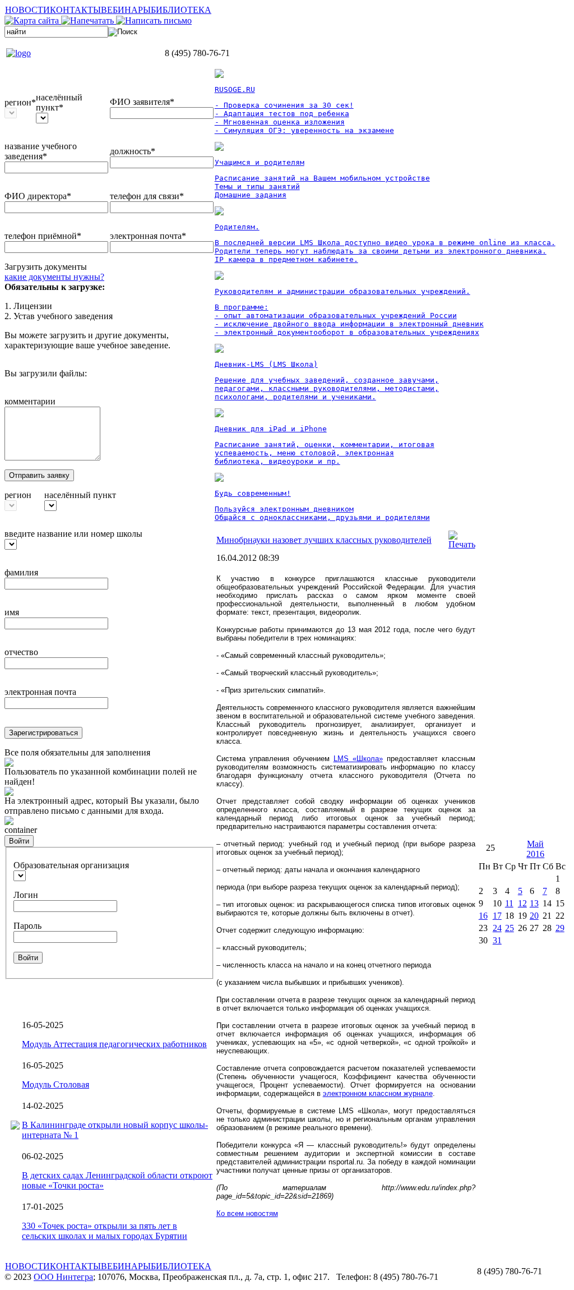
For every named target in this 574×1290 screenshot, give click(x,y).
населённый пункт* (59, 102)
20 (534, 915)
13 (534, 903)
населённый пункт (80, 495)
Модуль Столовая (55, 1084)
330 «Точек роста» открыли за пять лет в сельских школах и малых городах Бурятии (104, 1231)
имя (11, 612)
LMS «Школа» (358, 758)
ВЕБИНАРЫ (126, 10)
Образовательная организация (71, 865)
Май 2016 (535, 849)
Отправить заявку (39, 475)
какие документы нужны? (54, 277)
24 (497, 928)
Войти (19, 841)
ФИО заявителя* (142, 102)
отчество (21, 652)
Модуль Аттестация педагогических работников (114, 1044)
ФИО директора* (37, 196)
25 (509, 928)
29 (560, 928)
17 (497, 915)
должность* (132, 151)
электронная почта (40, 692)
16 (483, 915)
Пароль (27, 925)
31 (497, 940)
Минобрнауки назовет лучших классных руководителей (324, 540)
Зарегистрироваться (43, 733)
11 (509, 903)
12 (522, 903)
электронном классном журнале (378, 1093)
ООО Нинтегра (63, 1277)
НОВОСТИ (27, 10)
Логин (25, 895)
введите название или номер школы (73, 533)
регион (17, 495)
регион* (20, 102)
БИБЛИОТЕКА (181, 10)
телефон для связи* (147, 196)
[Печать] (461, 544)
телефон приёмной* (42, 236)
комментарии (29, 401)
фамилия (21, 572)
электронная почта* (148, 236)
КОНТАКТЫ (75, 10)
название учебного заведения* (40, 151)
